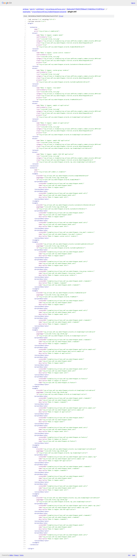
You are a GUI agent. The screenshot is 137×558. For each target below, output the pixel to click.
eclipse (25, 9)
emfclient (40, 9)
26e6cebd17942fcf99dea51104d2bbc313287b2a (85, 9)
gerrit (32, 9)
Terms (21, 555)
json (133, 555)
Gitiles (11, 555)
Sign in (133, 3)
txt (129, 555)
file (61, 16)
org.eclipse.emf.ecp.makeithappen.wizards (49, 11)
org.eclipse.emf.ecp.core (55, 9)
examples (26, 11)
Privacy (16, 555)
